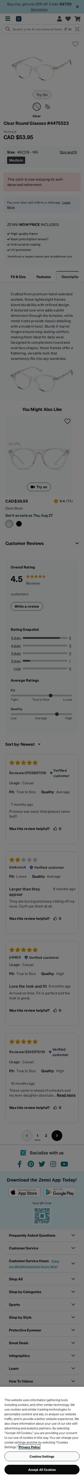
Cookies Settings (42, 1456)
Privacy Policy (29, 1447)
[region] (42, 1432)
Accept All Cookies (42, 1469)
